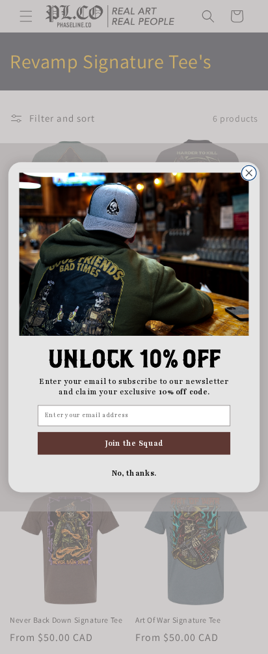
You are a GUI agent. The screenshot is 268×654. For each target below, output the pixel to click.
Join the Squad (134, 443)
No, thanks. (134, 473)
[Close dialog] (248, 172)
